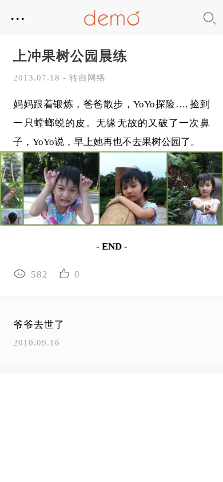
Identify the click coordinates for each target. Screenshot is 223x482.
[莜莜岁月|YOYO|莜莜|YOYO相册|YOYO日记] (112, 18)
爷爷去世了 (39, 324)
